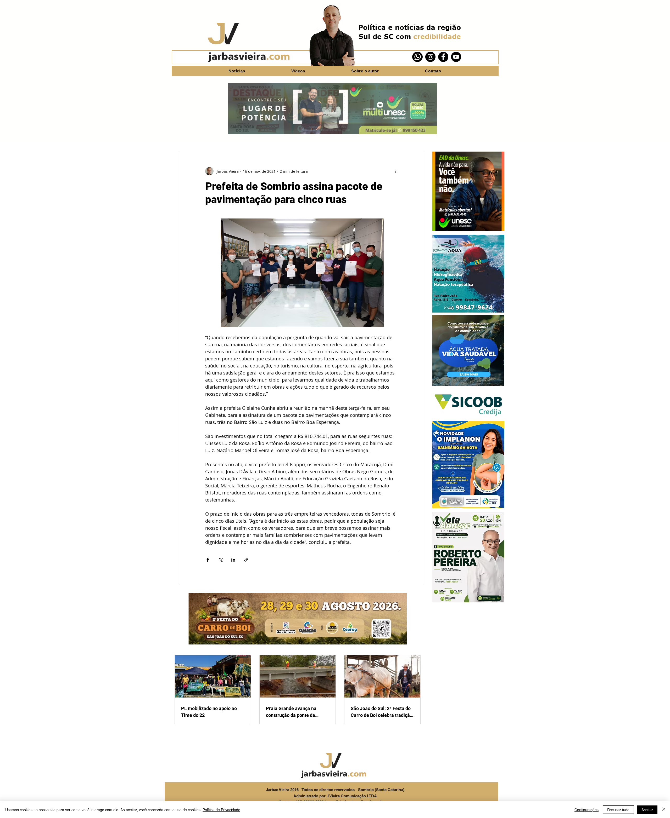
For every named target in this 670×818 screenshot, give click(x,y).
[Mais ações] (396, 171)
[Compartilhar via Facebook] (207, 559)
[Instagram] (430, 57)
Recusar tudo (618, 809)
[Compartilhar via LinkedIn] (233, 559)
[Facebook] (443, 57)
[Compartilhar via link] (246, 559)
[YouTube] (456, 57)
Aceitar (647, 809)
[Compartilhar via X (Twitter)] (220, 559)
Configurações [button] (586, 809)
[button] (468, 191)
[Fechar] (664, 809)
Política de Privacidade (221, 809)
